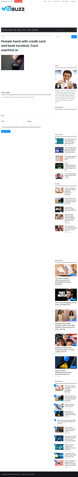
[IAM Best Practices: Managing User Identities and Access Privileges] (59, 447)
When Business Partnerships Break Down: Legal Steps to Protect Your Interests (66, 422)
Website (29, 121)
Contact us (73, 1)
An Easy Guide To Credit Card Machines (15, 35)
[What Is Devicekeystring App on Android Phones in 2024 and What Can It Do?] (59, 166)
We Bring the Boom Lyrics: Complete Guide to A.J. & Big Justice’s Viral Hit (64, 349)
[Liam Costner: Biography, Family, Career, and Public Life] (59, 209)
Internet (24, 29)
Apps (15, 29)
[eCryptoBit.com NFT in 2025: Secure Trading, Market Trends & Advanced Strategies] (59, 438)
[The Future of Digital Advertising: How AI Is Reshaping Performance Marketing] (59, 190)
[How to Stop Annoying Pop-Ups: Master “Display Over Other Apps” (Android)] (59, 141)
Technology (4, 29)
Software (10, 29)
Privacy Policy (65, 1)
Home (45, 1)
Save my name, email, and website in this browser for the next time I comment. (21, 127)
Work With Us (57, 1)
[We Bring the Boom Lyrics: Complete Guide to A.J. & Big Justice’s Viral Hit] (59, 228)
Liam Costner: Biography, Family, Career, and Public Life (70, 209)
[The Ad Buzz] (13, 8)
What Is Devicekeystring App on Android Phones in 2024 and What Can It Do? (70, 166)
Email (3, 121)
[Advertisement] (52, 15)
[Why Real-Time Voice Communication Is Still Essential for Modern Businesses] (59, 200)
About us (50, 1)
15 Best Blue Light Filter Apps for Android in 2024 (71, 158)
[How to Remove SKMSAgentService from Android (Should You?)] (59, 413)
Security (29, 29)
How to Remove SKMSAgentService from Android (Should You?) (63, 372)
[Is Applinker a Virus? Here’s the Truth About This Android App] (59, 456)
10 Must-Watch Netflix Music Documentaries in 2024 (70, 175)
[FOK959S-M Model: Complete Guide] (59, 407)
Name (3, 115)
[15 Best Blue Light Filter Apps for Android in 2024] (59, 158)
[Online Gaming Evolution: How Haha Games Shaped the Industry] (59, 429)
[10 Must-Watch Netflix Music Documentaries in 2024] (59, 176)
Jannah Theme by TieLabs (28, 474)
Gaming (19, 29)
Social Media (35, 29)
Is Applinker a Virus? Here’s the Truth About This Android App (70, 455)
